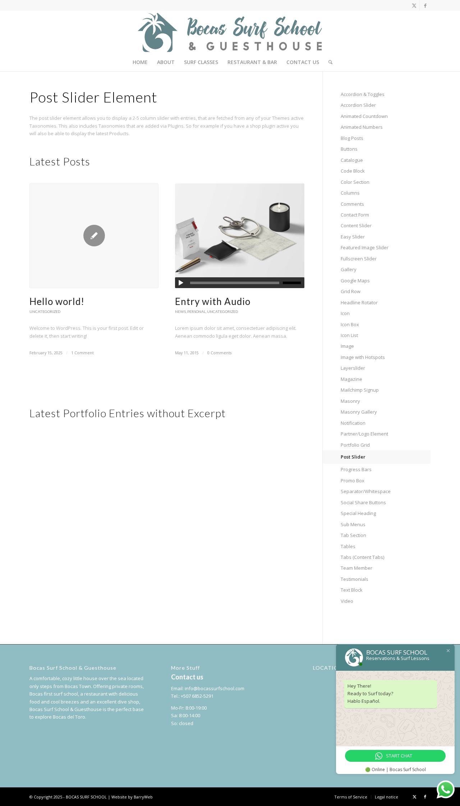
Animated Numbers (362, 127)
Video (347, 601)
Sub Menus (353, 524)
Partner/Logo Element (364, 434)
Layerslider (353, 368)
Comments (352, 204)
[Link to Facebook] (425, 5)
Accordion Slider (358, 105)
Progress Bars (356, 469)
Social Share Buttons (363, 502)
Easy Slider (353, 236)
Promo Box (352, 480)
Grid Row (350, 291)
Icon (345, 313)
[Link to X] (414, 5)
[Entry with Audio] (239, 235)
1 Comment (82, 352)
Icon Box (350, 324)
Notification (353, 423)
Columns (350, 193)
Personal (196, 311)
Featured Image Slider (364, 247)
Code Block (353, 171)
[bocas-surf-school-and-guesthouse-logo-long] (230, 32)
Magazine (351, 379)
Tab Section (353, 535)
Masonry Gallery (359, 412)
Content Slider (356, 225)
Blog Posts (352, 138)
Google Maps (355, 280)
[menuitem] (140, 62)
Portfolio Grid (355, 445)
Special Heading (358, 513)
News (180, 311)
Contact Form (355, 214)
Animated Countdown (364, 116)
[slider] (293, 282)
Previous (40, 250)
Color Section (355, 182)
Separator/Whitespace (366, 491)
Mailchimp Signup (360, 390)
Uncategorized (44, 311)
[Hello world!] (93, 235)
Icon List (349, 335)
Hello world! (56, 301)
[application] (239, 282)
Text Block (352, 590)
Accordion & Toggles (363, 94)
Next (293, 250)
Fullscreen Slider (359, 258)
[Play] (180, 283)
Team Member (356, 568)
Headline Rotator (359, 302)
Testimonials (354, 579)
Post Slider (353, 457)
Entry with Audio (212, 301)
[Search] (328, 62)
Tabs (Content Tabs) (362, 557)
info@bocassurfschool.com (214, 688)
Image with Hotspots (363, 357)
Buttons (349, 149)
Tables (348, 546)
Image (347, 346)
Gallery (348, 269)
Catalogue (352, 160)
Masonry (350, 401)
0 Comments (219, 352)
